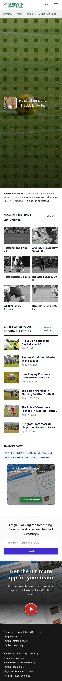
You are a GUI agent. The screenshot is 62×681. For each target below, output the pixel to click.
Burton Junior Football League (21, 457)
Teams (19, 13)
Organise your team (14, 657)
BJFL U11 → (51, 217)
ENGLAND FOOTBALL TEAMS (40, 453)
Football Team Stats (14, 666)
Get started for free (31, 499)
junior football (42, 200)
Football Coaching (13, 645)
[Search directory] (47, 5)
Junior (20, 453)
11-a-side (28, 200)
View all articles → (49, 329)
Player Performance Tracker (18, 671)
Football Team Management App (21, 653)
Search (31, 551)
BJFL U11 (45, 457)
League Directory (13, 636)
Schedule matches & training (19, 662)
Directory (7, 13)
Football (30, 13)
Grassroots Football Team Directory (22, 631)
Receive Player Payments (17, 675)
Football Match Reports (16, 640)
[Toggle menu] (55, 5)
